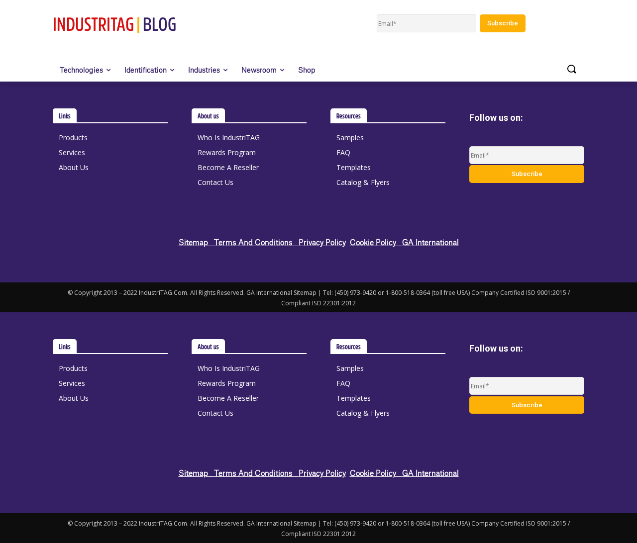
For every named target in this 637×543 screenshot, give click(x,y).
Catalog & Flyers (363, 182)
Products (73, 137)
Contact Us (215, 182)
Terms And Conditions (256, 242)
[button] (571, 70)
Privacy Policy (322, 242)
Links (65, 115)
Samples (350, 137)
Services (72, 152)
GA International (430, 242)
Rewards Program (227, 152)
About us (208, 115)
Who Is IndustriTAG (229, 137)
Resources (348, 115)
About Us (74, 167)
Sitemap (196, 242)
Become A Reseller (228, 167)
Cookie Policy (376, 242)
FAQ (343, 152)
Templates (353, 167)
